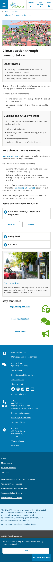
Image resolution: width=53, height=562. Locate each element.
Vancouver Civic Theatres (11, 484)
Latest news (20, 331)
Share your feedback (20, 319)
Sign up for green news (20, 306)
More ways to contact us (21, 417)
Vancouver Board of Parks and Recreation (18, 479)
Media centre (6, 463)
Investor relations (8, 467)
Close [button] (26, 550)
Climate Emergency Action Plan (18, 15)
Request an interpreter (20, 413)
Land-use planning (10, 156)
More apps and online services (24, 357)
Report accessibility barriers (23, 375)
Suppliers (5, 472)
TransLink (19, 188)
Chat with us (16, 363)
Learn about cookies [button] (11, 544)
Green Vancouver (11, 11)
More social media (18, 394)
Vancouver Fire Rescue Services (14, 488)
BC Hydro (30, 188)
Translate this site (18, 422)
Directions (15, 445)
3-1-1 (13, 400)
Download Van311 (18, 352)
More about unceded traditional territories (18, 524)
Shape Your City (17, 384)
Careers (4, 458)
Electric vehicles (11, 283)
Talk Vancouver (17, 379)
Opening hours (17, 441)
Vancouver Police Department (13, 493)
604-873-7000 (16, 403)
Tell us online (16, 370)
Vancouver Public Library (11, 497)
